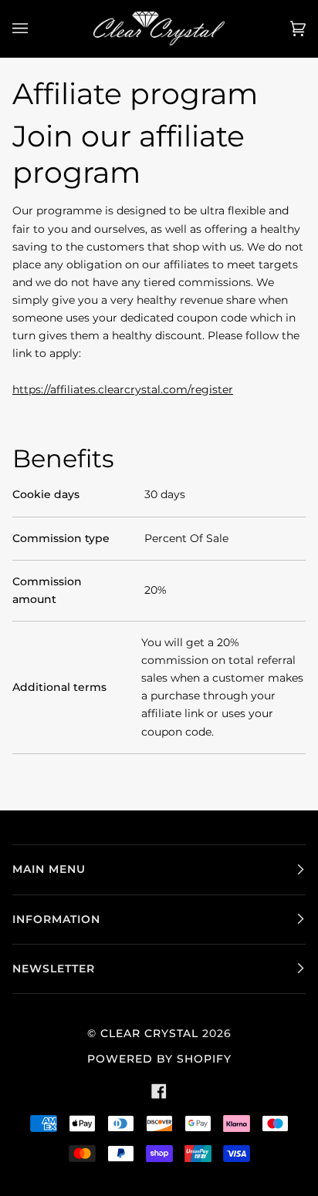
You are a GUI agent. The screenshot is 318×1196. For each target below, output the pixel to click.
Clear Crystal (149, 1033)
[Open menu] (35, 28)
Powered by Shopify (159, 1059)
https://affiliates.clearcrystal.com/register (122, 389)
